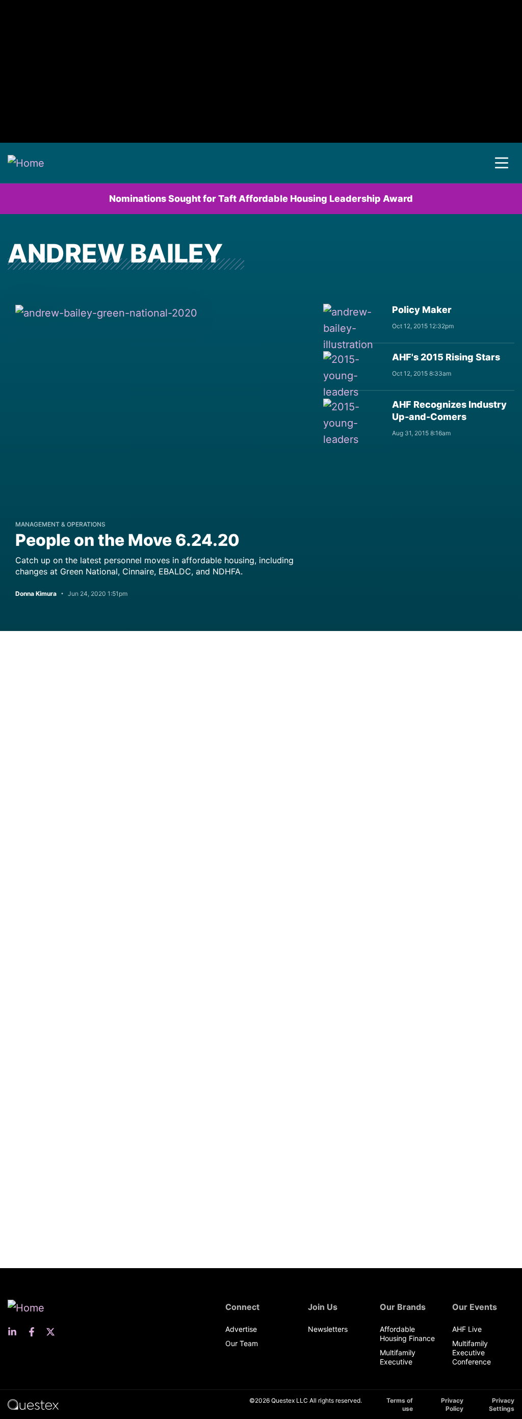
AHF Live (467, 1329)
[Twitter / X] (53, 1332)
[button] (501, 163)
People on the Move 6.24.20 (127, 540)
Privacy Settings (501, 1404)
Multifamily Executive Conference (471, 1352)
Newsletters (328, 1329)
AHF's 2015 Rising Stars (446, 357)
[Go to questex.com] (33, 1404)
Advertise (241, 1329)
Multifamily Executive (397, 1357)
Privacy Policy (452, 1404)
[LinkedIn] (15, 1332)
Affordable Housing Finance (407, 1334)
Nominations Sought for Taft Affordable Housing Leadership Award (261, 198)
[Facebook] (34, 1332)
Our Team (241, 1343)
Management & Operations (60, 524)
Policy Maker (422, 309)
